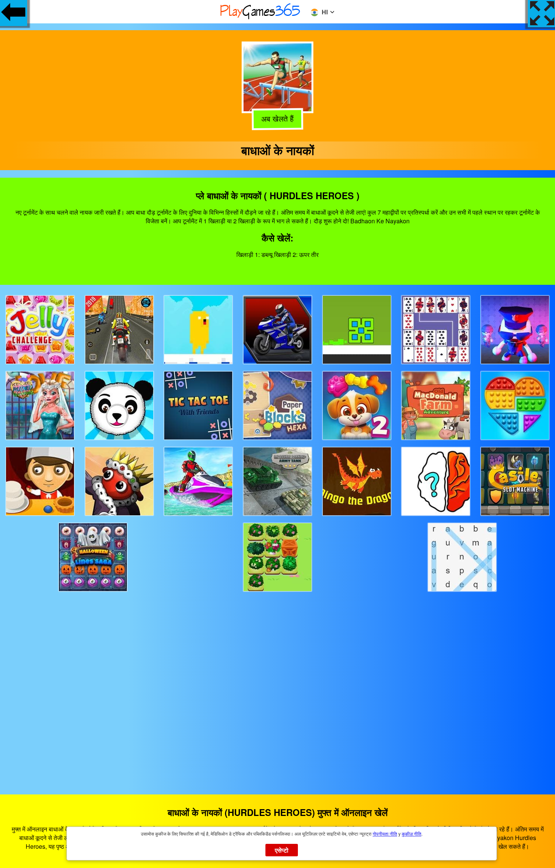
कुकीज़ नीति (411, 833)
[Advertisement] (277, 686)
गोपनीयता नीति (385, 833)
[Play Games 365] (260, 18)
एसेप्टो (282, 850)
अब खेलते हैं (276, 119)
